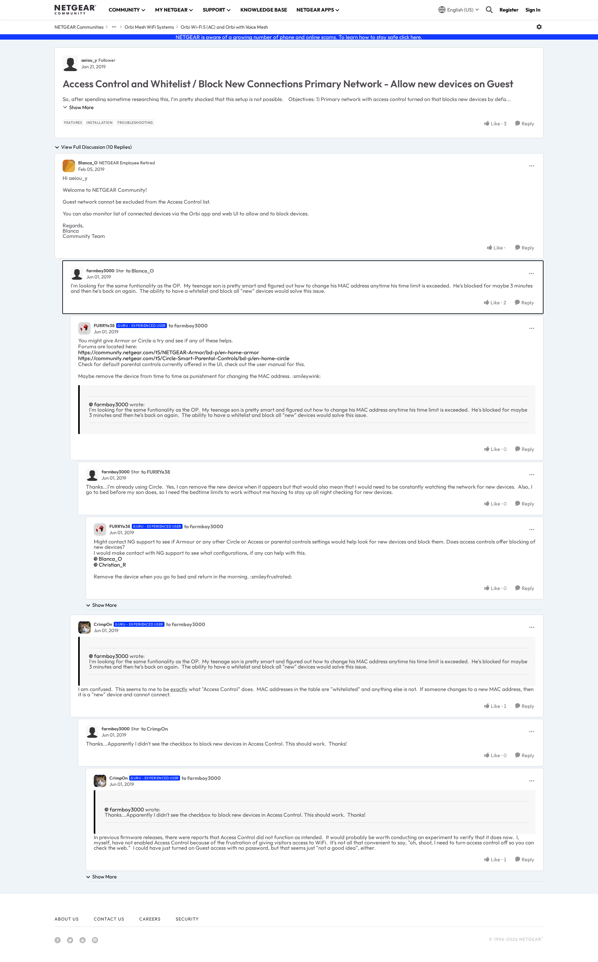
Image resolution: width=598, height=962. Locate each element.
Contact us (109, 919)
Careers (150, 919)
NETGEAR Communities (79, 27)
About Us (67, 919)
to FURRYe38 (155, 471)
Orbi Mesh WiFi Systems (149, 27)
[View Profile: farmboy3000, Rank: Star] (77, 273)
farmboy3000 (100, 270)
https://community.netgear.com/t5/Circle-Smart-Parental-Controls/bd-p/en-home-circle (183, 358)
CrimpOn (103, 624)
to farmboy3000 (188, 325)
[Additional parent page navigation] (114, 26)
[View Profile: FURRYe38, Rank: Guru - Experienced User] (84, 328)
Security (187, 919)
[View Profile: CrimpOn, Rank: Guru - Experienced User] (84, 627)
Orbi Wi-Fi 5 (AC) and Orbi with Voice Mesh (224, 27)
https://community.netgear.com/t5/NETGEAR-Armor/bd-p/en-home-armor (168, 352)
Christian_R (112, 564)
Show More (81, 107)
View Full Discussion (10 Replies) (96, 147)
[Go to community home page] (75, 10)
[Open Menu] (539, 26)
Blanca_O (87, 163)
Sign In (532, 10)
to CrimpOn (154, 728)
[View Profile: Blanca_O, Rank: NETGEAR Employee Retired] (69, 166)
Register (509, 10)
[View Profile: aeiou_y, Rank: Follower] (70, 63)
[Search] (489, 9)
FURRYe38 (104, 325)
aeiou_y (89, 60)
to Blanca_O (140, 270)
